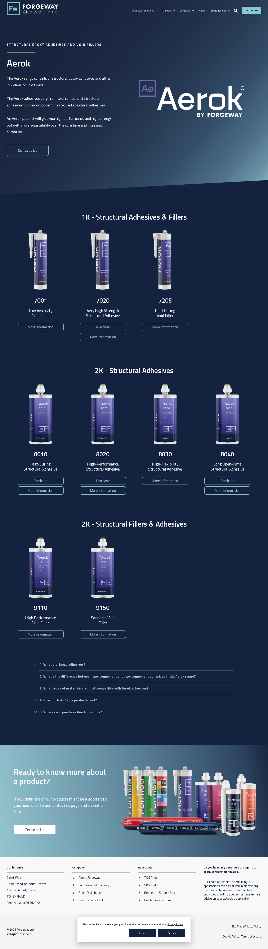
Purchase (103, 327)
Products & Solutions (142, 11)
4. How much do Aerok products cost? (68, 700)
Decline (172, 933)
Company (185, 11)
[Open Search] (236, 11)
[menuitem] (144, 10)
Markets (166, 11)
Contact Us (34, 829)
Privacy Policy (175, 924)
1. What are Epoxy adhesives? (62, 664)
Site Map (237, 926)
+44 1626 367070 (28, 902)
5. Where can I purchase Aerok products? (71, 712)
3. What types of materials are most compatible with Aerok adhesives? (94, 688)
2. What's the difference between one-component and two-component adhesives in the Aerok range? (118, 676)
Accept (143, 933)
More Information (40, 327)
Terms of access (251, 936)
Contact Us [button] (251, 10)
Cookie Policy (231, 936)
